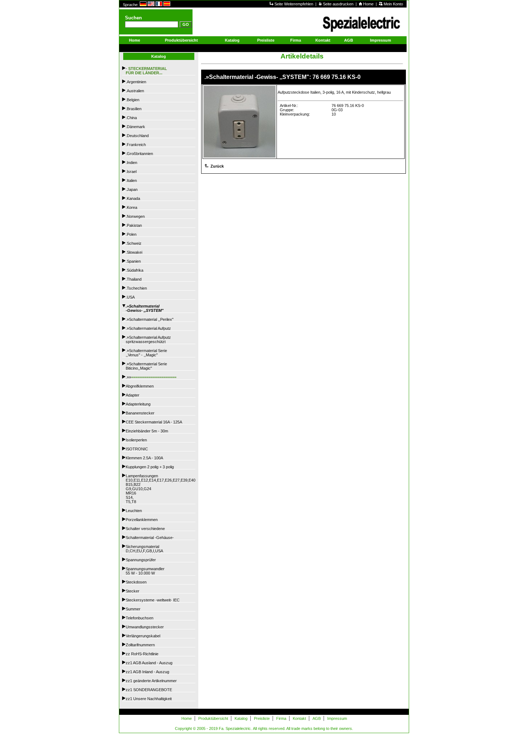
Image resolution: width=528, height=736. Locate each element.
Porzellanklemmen (142, 519)
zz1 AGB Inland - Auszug (147, 672)
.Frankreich (136, 144)
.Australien (135, 91)
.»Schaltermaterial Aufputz (148, 328)
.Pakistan (134, 225)
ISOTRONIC (137, 449)
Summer (133, 609)
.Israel (131, 171)
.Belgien (132, 100)
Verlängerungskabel (143, 636)
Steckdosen (136, 582)
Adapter (132, 395)
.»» (151, 377)
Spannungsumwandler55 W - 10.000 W (145, 571)
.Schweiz (134, 243)
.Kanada (133, 198)
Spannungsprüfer (141, 560)
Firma (295, 40)
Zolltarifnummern (140, 645)
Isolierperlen (136, 440)
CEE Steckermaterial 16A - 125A (154, 422)
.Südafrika (134, 270)
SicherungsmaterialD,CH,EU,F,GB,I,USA (144, 548)
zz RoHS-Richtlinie (142, 654)
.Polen (131, 234)
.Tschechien (136, 288)
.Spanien (133, 261)
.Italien (131, 180)
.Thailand (134, 279)
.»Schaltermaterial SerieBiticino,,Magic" (146, 366)
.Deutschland (137, 135)
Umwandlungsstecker (145, 627)
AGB (348, 40)
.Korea (131, 207)
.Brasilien (134, 109)
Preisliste (265, 40)
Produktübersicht (181, 40)
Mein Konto (393, 4)
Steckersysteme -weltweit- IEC (153, 600)
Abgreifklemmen (140, 386)
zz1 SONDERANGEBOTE (149, 690)
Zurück (216, 166)
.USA (130, 297)
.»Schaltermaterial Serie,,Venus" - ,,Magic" (146, 352)
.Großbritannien (139, 153)
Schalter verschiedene (145, 528)
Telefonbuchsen (139, 618)
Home (369, 4)
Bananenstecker (140, 413)
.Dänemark (135, 127)
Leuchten (134, 510)
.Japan (132, 189)
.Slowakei (134, 252)
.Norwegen (135, 216)
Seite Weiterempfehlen (294, 4)
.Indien (131, 162)
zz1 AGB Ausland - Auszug (149, 663)
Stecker (132, 591)
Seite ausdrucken (339, 4)
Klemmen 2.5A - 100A (144, 458)
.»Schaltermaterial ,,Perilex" (149, 319)
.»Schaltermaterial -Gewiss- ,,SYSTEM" (144, 308)
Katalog (232, 40)
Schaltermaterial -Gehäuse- (150, 537)
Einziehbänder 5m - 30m (147, 431)
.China (131, 118)
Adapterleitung (138, 404)
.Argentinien (136, 82)
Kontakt (322, 40)
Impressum (380, 40)
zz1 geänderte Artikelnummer (151, 681)
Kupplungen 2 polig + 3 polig (150, 467)
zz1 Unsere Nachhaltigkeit (149, 699)
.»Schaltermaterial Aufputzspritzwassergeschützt (148, 339)
